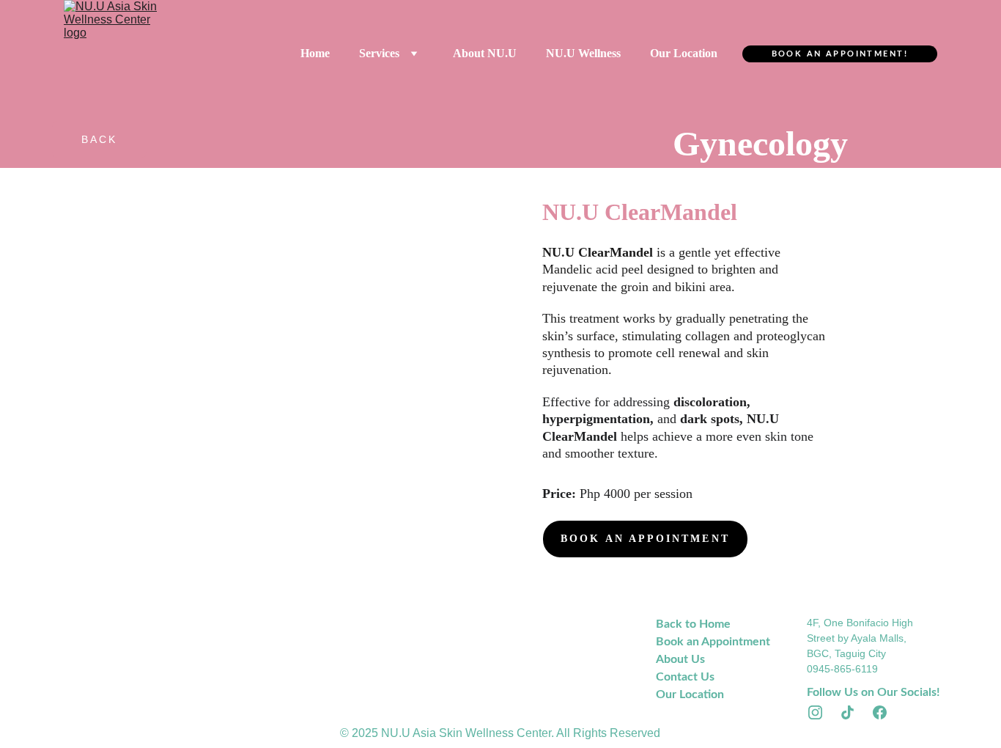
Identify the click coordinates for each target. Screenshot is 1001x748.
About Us (680, 659)
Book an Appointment (713, 642)
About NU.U (485, 53)
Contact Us (685, 677)
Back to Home (693, 624)
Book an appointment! (840, 54)
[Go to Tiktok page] (855, 712)
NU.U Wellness (583, 53)
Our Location (683, 53)
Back (99, 139)
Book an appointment (645, 538)
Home (315, 53)
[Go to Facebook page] (880, 712)
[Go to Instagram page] (822, 712)
